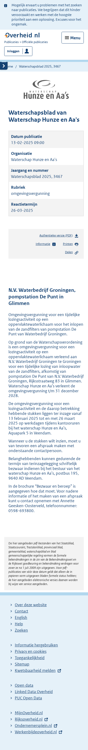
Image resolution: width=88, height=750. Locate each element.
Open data (24, 685)
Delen (69, 252)
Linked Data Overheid (34, 691)
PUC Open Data (28, 698)
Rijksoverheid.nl (28, 719)
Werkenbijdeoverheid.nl (36, 731)
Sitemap (22, 664)
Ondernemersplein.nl (33, 725)
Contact (21, 611)
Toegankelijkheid (30, 657)
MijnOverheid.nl (29, 712)
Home (8, 66)
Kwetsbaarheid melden (35, 670)
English (21, 617)
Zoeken (21, 630)
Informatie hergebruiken (36, 645)
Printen (68, 244)
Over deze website (31, 604)
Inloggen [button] (13, 51)
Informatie (43, 244)
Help (19, 623)
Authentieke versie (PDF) (57, 236)
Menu (75, 37)
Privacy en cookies (30, 651)
